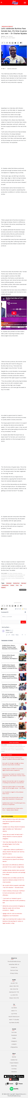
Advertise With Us (14, 964)
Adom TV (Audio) (14, 1019)
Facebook (14, 1035)
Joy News (14, 1007)
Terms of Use (14, 970)
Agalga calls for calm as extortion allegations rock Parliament (12, 914)
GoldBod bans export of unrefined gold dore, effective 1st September (13, 804)
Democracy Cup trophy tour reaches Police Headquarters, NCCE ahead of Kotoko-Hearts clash (13, 776)
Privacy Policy (14, 973)
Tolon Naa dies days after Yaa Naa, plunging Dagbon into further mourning (12, 844)
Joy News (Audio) (14, 1022)
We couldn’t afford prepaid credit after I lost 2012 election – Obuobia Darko (14, 886)
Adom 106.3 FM (14, 986)
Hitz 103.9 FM (14, 989)
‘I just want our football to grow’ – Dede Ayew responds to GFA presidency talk (14, 900)
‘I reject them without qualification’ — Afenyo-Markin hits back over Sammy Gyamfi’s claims (13, 852)
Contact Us (14, 967)
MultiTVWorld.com (14, 1016)
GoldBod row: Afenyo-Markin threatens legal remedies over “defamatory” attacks (14, 829)
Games (14, 1057)
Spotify (15, 1088)
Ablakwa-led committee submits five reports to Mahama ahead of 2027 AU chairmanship (13, 880)
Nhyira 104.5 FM (14, 998)
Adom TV (14, 1010)
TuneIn (11, 1083)
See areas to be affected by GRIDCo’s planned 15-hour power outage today (13, 866)
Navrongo (23, 583)
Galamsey (14, 1065)
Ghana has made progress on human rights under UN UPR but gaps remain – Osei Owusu (13, 788)
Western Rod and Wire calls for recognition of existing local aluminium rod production (13, 783)
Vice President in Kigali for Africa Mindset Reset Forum (12, 793)
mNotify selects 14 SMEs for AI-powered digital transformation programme (12, 770)
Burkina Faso (16, 583)
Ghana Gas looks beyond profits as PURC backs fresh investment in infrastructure (12, 799)
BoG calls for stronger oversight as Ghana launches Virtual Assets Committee (13, 765)
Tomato (12, 585)
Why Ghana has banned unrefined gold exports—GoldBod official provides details (13, 759)
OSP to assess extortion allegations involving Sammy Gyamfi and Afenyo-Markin (13, 859)
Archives (14, 1068)
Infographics (14, 1047)
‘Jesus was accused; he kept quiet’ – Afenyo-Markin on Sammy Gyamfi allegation (13, 836)
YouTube (14, 1032)
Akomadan (8, 583)
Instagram (14, 1041)
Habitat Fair (14, 1060)
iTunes (20, 1083)
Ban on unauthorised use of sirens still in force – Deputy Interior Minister (12, 810)
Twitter (14, 1038)
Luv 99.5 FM (14, 995)
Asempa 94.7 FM (14, 992)
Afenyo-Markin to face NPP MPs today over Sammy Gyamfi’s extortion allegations (13, 821)
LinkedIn (14, 1044)
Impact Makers (14, 1062)
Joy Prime (14, 1013)
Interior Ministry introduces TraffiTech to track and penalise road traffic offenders (14, 893)
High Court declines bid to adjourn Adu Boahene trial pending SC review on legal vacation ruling (14, 921)
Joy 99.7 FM (14, 983)
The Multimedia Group (14, 961)
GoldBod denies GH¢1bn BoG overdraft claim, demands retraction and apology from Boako (14, 872)
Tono (17, 585)
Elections (14, 1071)
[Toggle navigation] (25, 3)
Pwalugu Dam (5, 585)
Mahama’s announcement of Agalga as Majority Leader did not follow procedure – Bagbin (14, 908)
